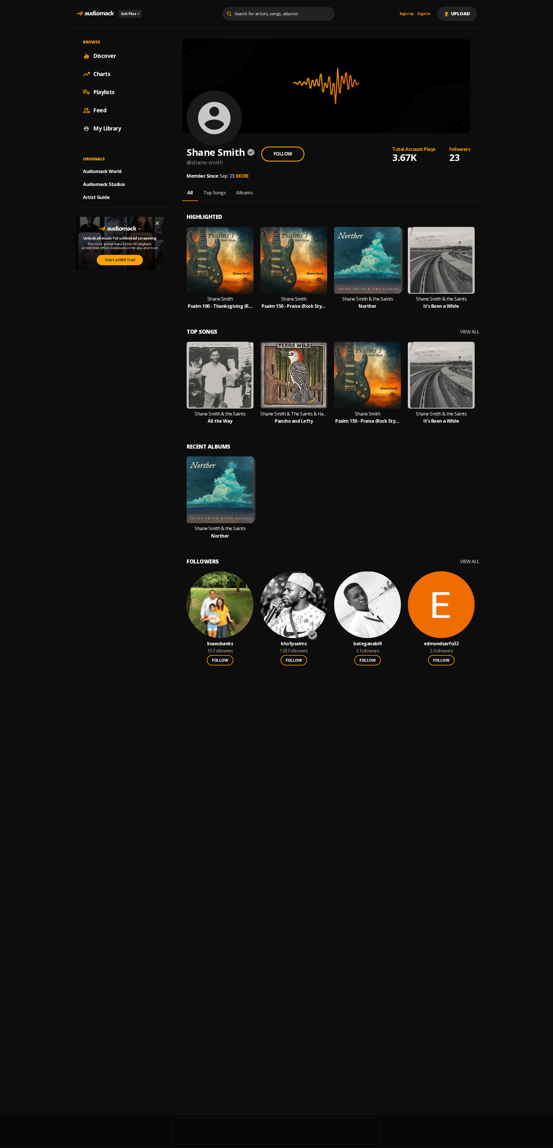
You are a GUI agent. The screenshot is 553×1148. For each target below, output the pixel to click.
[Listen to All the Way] (220, 375)
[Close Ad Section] (157, 223)
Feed (99, 110)
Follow (283, 154)
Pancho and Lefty (294, 421)
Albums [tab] (244, 192)
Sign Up (406, 14)
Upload (460, 13)
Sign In (423, 14)
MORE (242, 176)
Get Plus (130, 13)
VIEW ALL (469, 332)
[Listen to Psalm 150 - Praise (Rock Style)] (293, 260)
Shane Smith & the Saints (367, 299)
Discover (104, 56)
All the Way (220, 421)
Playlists (104, 92)
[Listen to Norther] (367, 260)
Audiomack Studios (104, 184)
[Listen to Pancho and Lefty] (293, 375)
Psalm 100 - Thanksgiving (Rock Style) (220, 306)
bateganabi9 (367, 644)
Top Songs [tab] (214, 192)
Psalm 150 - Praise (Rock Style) (294, 306)
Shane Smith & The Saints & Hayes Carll (293, 414)
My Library (107, 128)
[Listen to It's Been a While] (441, 260)
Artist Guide (96, 197)
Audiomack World (102, 171)
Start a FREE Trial (120, 259)
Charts (101, 74)
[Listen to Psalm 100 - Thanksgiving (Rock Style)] (220, 260)
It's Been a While (441, 306)
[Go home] (95, 14)
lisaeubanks (220, 644)
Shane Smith (220, 299)
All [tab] (190, 192)
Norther (367, 306)
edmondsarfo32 (441, 644)
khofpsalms (294, 644)
